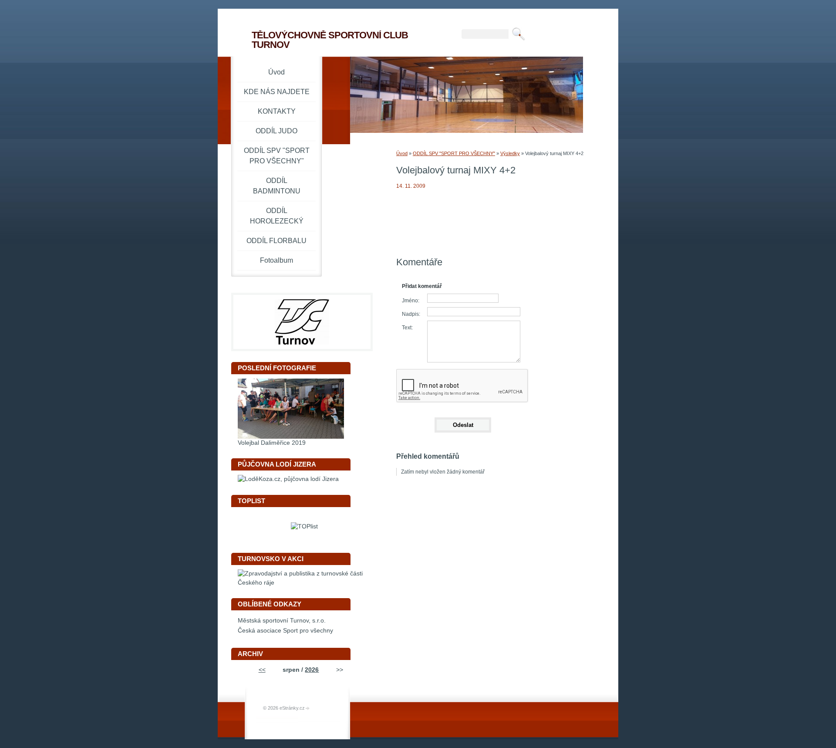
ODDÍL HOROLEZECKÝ (276, 216)
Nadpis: (411, 314)
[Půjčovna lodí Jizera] (288, 479)
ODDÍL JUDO (276, 131)
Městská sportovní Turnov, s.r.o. (282, 620)
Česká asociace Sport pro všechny (285, 630)
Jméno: (410, 301)
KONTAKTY (277, 111)
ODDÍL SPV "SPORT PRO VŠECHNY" (454, 153)
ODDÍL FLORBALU (276, 240)
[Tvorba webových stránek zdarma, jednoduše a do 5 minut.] (308, 709)
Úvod (402, 153)
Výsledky (510, 153)
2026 (312, 670)
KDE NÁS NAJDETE (277, 91)
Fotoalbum (276, 260)
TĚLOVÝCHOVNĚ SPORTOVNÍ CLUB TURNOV (330, 40)
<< (262, 670)
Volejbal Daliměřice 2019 (272, 443)
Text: (407, 328)
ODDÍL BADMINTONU (276, 186)
